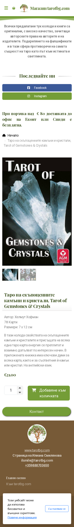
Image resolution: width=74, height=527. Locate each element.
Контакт (36, 411)
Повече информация (22, 517)
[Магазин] (13, 8)
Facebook (40, 88)
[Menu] (6, 8)
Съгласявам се (56, 508)
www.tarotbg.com (37, 450)
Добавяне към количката (52, 393)
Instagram (40, 96)
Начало (13, 135)
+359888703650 (37, 465)
